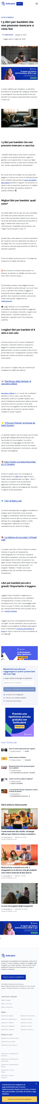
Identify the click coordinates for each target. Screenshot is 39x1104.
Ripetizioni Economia (28, 1016)
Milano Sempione (7, 1007)
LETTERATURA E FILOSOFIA (19, 772)
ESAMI (27, 751)
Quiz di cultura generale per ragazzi (22, 748)
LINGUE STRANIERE (17, 783)
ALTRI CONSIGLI (7, 17)
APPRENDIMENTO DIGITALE (19, 796)
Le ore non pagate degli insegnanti (17, 906)
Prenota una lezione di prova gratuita (19, 689)
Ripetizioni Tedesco (7, 1029)
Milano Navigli (5, 1000)
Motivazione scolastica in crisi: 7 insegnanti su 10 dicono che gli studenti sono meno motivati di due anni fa (19, 870)
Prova (19, 3)
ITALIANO (28, 760)
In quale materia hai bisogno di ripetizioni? (17, 678)
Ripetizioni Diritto (26, 1019)
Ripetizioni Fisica (26, 1026)
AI (29, 796)
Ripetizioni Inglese (7, 1016)
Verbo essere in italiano (17, 757)
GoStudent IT (15, 794)
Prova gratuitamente (13, 977)
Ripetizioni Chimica (27, 1029)
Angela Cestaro (16, 751)
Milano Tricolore (6, 1003)
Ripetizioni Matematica (9, 1019)
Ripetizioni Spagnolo (8, 1026)
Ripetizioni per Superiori (9, 1045)
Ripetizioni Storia (26, 1022)
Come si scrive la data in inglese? (21, 779)
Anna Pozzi (9, 35)
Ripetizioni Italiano (7, 1022)
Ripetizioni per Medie (8, 1041)
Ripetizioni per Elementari (9, 1038)
